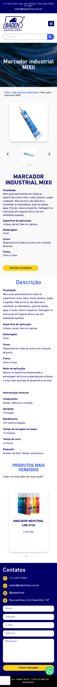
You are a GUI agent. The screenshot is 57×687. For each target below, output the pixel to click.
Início (7, 92)
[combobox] (25, 37)
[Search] (50, 37)
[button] (51, 23)
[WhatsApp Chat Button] (49, 670)
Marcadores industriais (25, 92)
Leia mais (28, 532)
